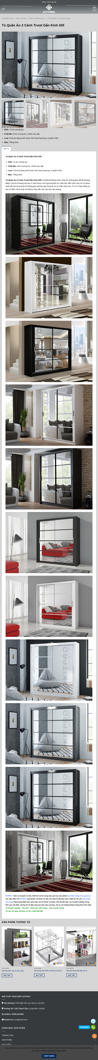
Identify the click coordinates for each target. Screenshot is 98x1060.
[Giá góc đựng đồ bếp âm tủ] (81, 946)
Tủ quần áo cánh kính (59, 18)
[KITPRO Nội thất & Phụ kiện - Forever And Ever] (49, 9)
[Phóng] (5, 95)
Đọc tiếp (7, 975)
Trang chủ (7, 18)
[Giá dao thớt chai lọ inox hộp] (17, 946)
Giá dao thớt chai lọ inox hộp (13, 971)
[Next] (91, 64)
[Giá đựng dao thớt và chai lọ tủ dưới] (49, 946)
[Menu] (3, 9)
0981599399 (84, 1027)
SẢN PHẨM (21, 18)
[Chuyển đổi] (95, 1040)
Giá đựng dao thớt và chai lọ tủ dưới (48, 971)
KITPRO (23, 899)
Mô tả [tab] (6, 149)
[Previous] (7, 64)
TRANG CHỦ (7, 1035)
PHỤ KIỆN (6, 1045)
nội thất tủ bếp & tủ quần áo (78, 896)
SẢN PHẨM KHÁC (37, 18)
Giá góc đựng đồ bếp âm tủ (76, 971)
